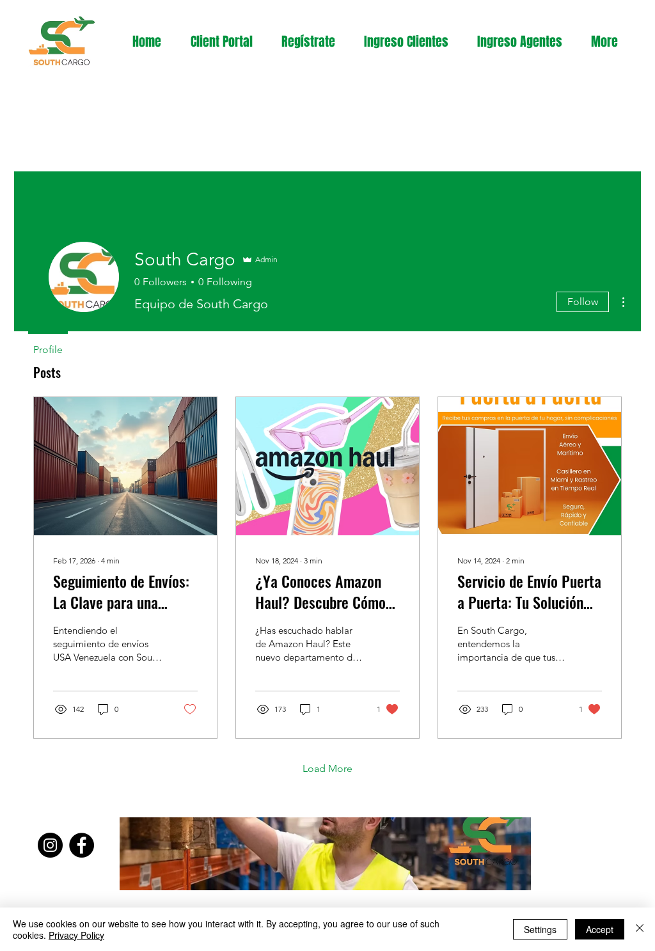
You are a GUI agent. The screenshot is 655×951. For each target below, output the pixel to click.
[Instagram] (50, 845)
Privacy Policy (76, 935)
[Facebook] (81, 845)
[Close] (639, 929)
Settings (540, 929)
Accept (599, 929)
